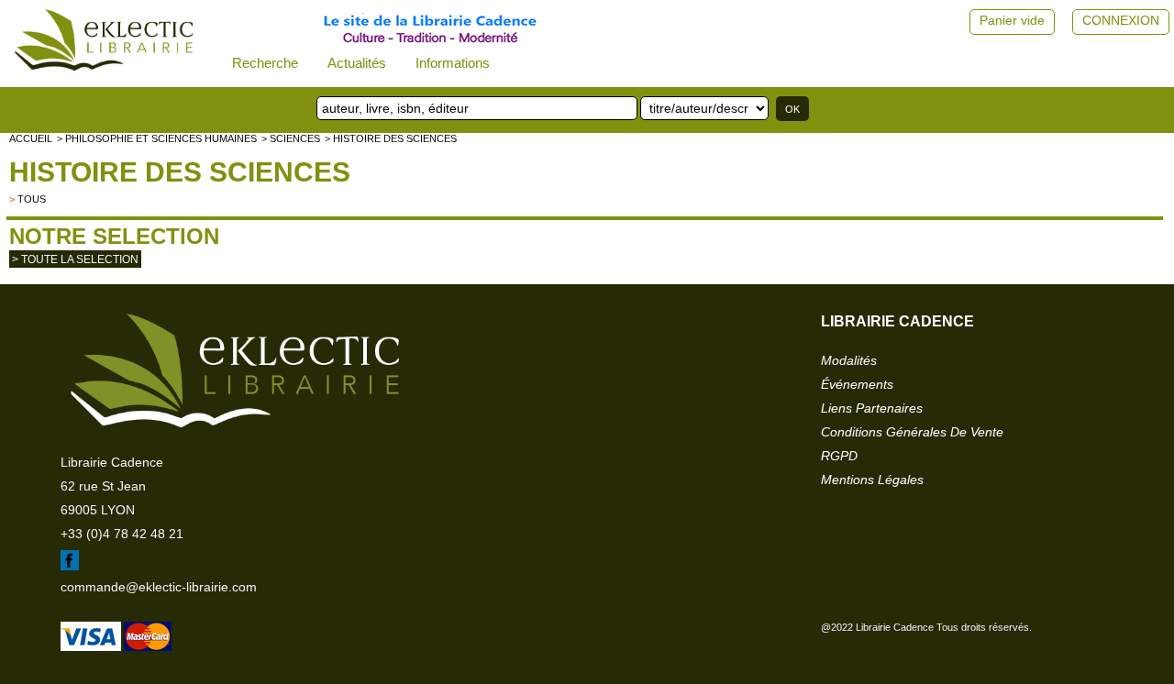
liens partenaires (872, 408)
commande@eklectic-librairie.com (159, 586)
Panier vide (1012, 20)
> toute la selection (75, 259)
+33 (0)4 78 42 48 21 (122, 533)
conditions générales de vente (912, 432)
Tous (31, 198)
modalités (849, 360)
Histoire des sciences (179, 172)
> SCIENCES (290, 138)
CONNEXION (1120, 20)
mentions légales (872, 479)
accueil (30, 138)
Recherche (265, 63)
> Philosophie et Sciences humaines (157, 138)
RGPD (839, 455)
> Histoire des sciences (391, 138)
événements (857, 384)
